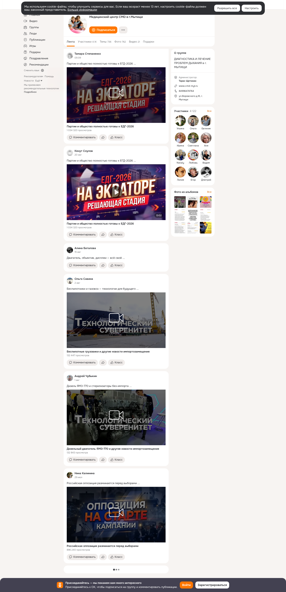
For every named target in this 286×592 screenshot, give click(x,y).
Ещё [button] (37, 80)
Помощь (49, 76)
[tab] (71, 41)
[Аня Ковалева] (206, 137)
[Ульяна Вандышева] (180, 120)
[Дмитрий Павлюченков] (206, 172)
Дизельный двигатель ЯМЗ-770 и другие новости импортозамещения (113, 448)
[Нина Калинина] (70, 475)
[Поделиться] (103, 137)
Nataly (180, 162)
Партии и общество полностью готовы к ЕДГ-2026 (100, 126)
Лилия (180, 179)
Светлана (193, 145)
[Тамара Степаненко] (70, 55)
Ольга (193, 128)
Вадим (206, 162)
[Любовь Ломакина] (193, 155)
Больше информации (82, 10)
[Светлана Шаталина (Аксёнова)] (193, 137)
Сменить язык (31, 70)
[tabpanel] (116, 306)
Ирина (180, 145)
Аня (206, 145)
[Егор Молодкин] (193, 172)
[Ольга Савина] (70, 281)
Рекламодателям (33, 76)
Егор (193, 179)
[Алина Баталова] (70, 250)
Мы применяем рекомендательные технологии (41, 88)
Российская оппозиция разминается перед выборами (102, 546)
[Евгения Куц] (206, 120)
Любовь (193, 162)
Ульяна (180, 128)
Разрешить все (227, 8)
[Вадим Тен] (206, 155)
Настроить (252, 8)
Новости (29, 80)
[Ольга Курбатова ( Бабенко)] (193, 120)
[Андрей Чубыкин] (70, 378)
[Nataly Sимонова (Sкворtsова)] (180, 155)
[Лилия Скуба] (180, 172)
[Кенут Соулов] (70, 153)
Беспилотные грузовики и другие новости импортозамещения (108, 351)
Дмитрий (206, 179)
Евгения (206, 128)
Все (209, 111)
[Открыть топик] (116, 64)
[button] (103, 29)
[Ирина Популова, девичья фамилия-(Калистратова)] (180, 137)
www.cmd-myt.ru (188, 85)
